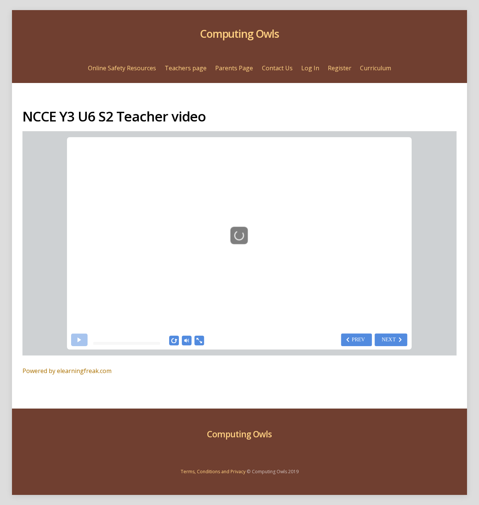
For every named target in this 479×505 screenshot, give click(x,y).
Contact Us (277, 68)
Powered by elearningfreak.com (67, 371)
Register (339, 68)
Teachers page (186, 68)
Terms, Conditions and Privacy (213, 471)
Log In (310, 68)
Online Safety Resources (122, 68)
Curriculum (375, 68)
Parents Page (234, 68)
